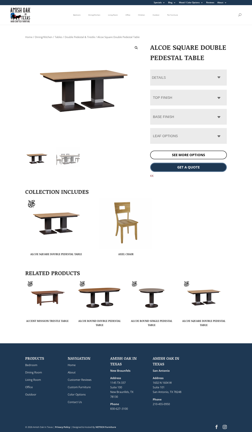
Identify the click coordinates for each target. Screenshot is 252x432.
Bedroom (77, 15)
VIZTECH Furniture (105, 427)
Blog (170, 3)
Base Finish (163, 117)
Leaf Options (165, 136)
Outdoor (156, 15)
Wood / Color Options (189, 3)
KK (152, 176)
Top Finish (162, 97)
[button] (136, 48)
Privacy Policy (62, 427)
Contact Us (75, 402)
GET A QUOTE (188, 167)
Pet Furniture (172, 15)
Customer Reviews (80, 380)
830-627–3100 (119, 409)
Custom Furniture (79, 387)
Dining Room (33, 372)
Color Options (77, 394)
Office (127, 15)
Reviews (210, 3)
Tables (58, 37)
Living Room (113, 15)
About (220, 3)
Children (141, 15)
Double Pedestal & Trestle (80, 37)
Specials (158, 3)
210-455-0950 (161, 404)
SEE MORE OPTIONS (188, 155)
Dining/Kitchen (94, 15)
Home (28, 37)
